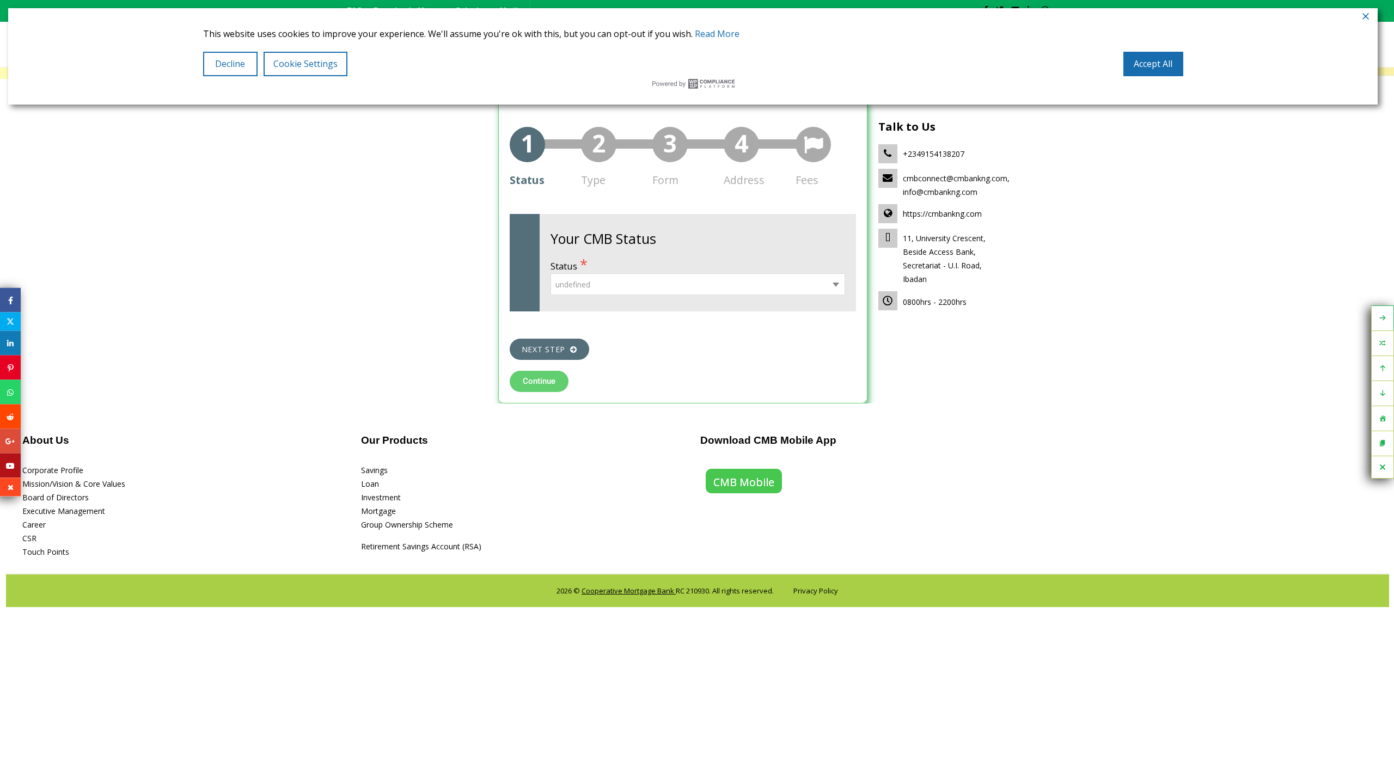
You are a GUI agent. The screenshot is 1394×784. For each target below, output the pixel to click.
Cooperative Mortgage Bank (629, 591)
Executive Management (63, 511)
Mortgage (378, 511)
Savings (374, 470)
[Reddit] (10, 417)
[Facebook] (10, 300)
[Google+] (10, 441)
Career (34, 524)
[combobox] (698, 284)
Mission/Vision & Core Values (73, 484)
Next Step (546, 349)
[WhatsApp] (10, 392)
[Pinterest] (10, 368)
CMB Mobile (743, 482)
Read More (717, 34)
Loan (370, 484)
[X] (10, 322)
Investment (381, 497)
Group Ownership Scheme (407, 524)
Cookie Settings (305, 64)
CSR (29, 538)
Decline (230, 64)
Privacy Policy (815, 591)
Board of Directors (55, 497)
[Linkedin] (10, 343)
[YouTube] (10, 466)
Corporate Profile (52, 470)
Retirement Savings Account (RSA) (421, 546)
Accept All (1153, 64)
